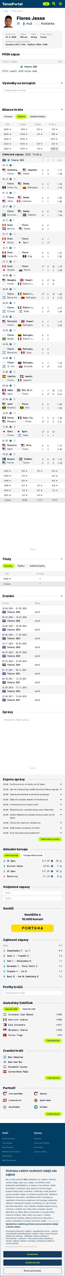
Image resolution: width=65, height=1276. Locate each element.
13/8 (53, 148)
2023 (6, 144)
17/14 (22, 134)
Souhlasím (32, 1254)
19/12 (22, 139)
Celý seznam (53, 1078)
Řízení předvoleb (32, 1270)
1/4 (38, 148)
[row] (32, 69)
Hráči (6, 11)
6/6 (23, 471)
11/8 (53, 134)
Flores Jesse (17, 11)
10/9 (23, 129)
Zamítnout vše (32, 1262)
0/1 (38, 471)
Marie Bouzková (9, 1160)
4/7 (23, 485)
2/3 (53, 476)
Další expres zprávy (50, 839)
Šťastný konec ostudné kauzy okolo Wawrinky (32, 809)
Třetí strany (53, 1221)
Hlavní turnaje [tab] (11, 855)
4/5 (38, 144)
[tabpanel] (32, 312)
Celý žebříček (53, 1040)
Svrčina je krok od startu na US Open (27, 784)
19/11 (53, 139)
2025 (6, 134)
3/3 (23, 476)
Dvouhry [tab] (8, 566)
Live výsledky (16, 1093)
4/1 (38, 134)
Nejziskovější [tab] (11, 1009)
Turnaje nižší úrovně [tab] (32, 855)
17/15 (22, 148)
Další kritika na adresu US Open (25, 828)
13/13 (22, 144)
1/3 (23, 490)
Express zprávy (40, 1152)
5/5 (53, 129)
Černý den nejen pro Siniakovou (25, 822)
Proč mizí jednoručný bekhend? (25, 833)
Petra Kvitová (7, 1147)
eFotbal (43, 1107)
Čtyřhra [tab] (21, 116)
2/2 (38, 129)
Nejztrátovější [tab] (29, 1009)
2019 (6, 480)
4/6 (53, 485)
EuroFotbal (14, 1107)
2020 (6, 476)
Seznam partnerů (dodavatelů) (21, 1246)
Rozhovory (38, 1147)
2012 (6, 495)
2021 (6, 471)
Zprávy (43, 1093)
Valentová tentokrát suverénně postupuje (29, 794)
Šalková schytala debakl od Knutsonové (29, 799)
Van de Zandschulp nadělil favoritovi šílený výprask (34, 789)
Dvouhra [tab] (8, 116)
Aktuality (37, 1139)
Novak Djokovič (8, 1139)
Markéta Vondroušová (11, 1152)
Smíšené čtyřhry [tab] (37, 116)
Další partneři (53, 1114)
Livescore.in (15, 1100)
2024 (6, 139)
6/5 (53, 144)
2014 (6, 490)
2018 (6, 485)
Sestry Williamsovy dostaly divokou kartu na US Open (32, 816)
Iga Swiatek (7, 1156)
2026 (6, 129)
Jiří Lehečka (7, 1143)
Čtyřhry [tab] (21, 566)
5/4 (53, 471)
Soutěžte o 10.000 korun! (32, 917)
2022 (6, 148)
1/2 (53, 490)
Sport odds (45, 1100)
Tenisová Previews (42, 1143)
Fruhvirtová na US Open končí (24, 804)
